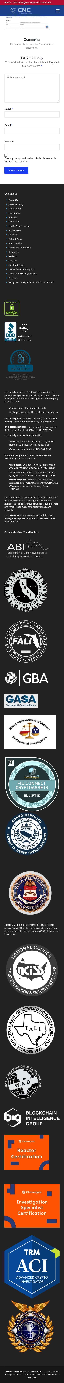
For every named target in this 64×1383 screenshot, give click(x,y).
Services (13, 260)
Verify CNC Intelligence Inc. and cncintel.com (31, 282)
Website (9, 141)
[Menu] (58, 11)
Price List (13, 217)
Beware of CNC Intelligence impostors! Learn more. (28, 2)
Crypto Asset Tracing (19, 226)
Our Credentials (17, 265)
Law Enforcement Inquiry (21, 269)
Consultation (15, 213)
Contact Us (14, 221)
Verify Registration (40, 444)
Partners (13, 278)
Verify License (47, 421)
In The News (15, 230)
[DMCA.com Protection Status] (11, 307)
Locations (13, 234)
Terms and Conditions (20, 247)
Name (8, 109)
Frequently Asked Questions (23, 273)
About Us (13, 200)
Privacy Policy (15, 243)
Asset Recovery (16, 204)
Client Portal (15, 208)
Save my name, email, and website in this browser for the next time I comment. (30, 160)
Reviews (13, 256)
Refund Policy (15, 239)
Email (8, 125)
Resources (14, 252)
